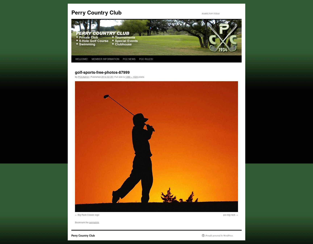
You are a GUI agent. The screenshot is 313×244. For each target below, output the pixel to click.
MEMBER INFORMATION (105, 59)
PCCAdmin (83, 76)
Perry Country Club (96, 12)
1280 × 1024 (131, 76)
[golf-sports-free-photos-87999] (156, 146)
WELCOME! (81, 59)
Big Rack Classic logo (88, 214)
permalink (94, 222)
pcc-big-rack (229, 214)
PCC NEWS (129, 59)
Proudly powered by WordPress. (219, 235)
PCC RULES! (146, 59)
